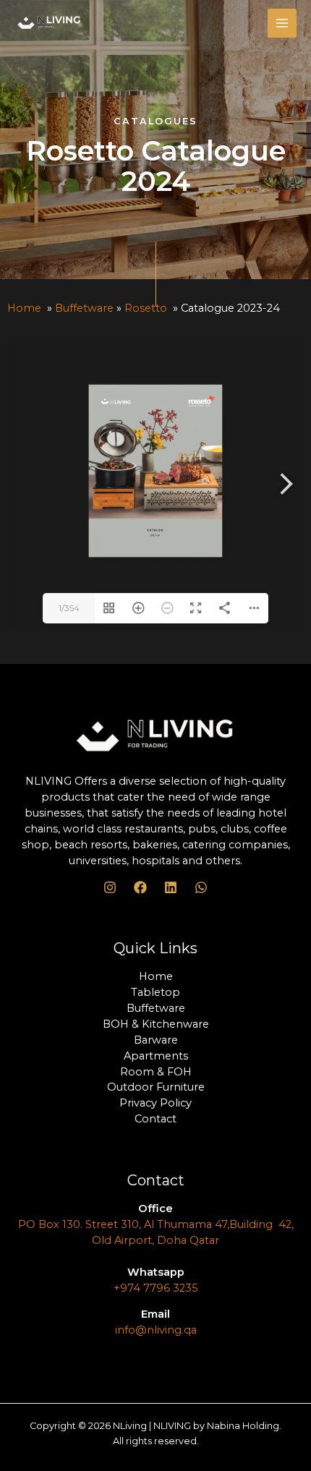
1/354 (69, 607)
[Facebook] (140, 887)
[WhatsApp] (201, 887)
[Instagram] (109, 887)
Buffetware (84, 308)
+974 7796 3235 (156, 1288)
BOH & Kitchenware (156, 1024)
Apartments (156, 1055)
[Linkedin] (170, 887)
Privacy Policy (155, 1102)
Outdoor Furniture (156, 1086)
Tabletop (155, 992)
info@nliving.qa (156, 1329)
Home (24, 308)
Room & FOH (156, 1071)
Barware (156, 1039)
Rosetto (145, 308)
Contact (155, 1118)
